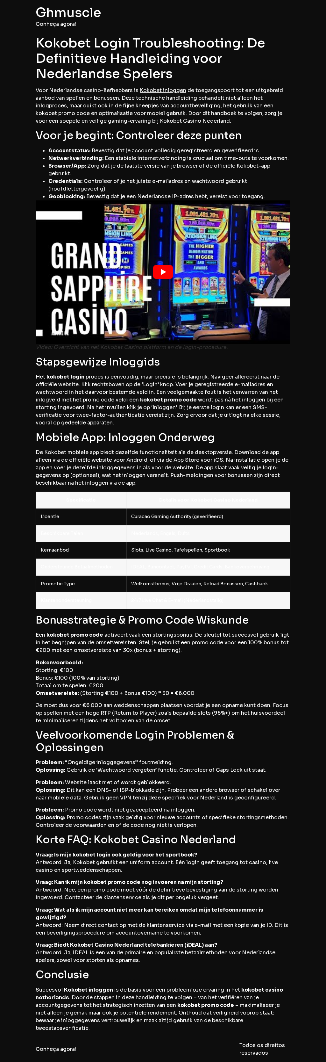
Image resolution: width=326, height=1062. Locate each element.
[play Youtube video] (163, 272)
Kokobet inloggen (163, 90)
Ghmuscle (68, 12)
